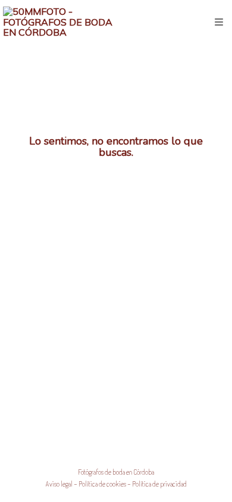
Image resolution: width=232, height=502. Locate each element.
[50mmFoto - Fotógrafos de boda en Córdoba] (59, 22)
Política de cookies (102, 483)
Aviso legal (59, 483)
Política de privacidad (159, 483)
